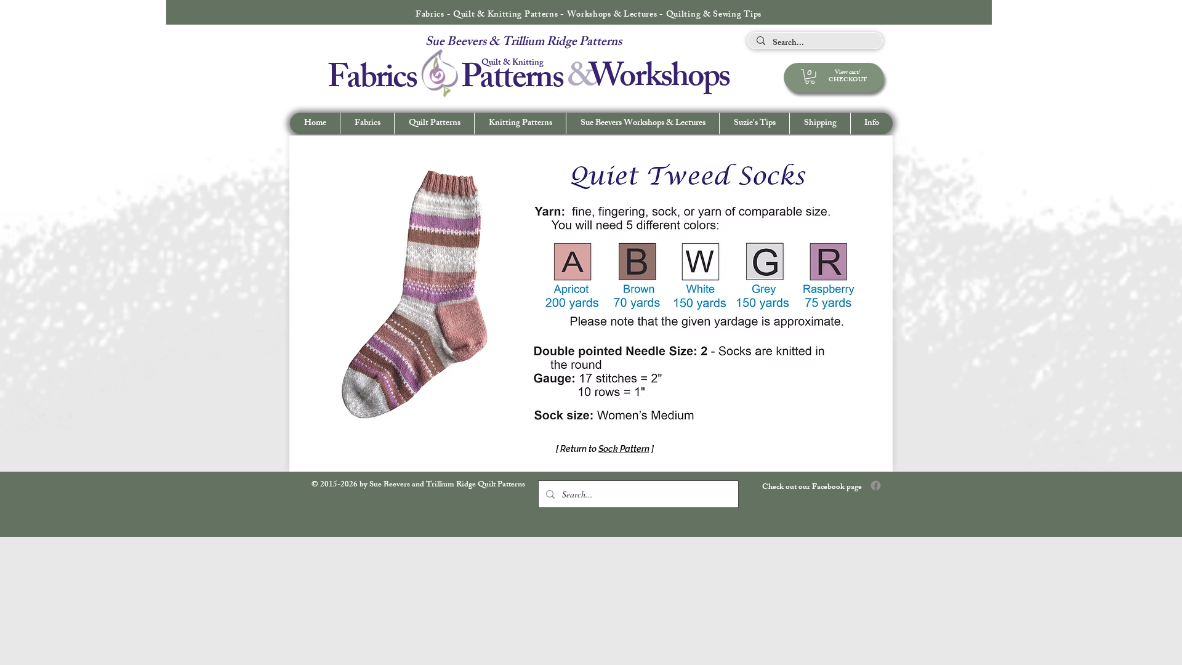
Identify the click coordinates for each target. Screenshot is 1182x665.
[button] (871, 123)
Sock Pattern (623, 449)
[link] (810, 76)
